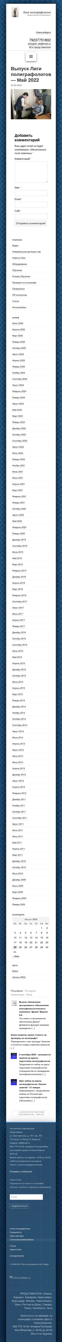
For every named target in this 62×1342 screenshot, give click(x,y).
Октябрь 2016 (19, 638)
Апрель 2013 (18, 768)
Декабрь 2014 (19, 706)
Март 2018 (17, 588)
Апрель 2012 (18, 786)
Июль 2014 (17, 737)
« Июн (15, 956)
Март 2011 (17, 854)
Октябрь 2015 (19, 675)
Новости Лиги (19, 257)
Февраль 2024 (19, 391)
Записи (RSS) (19, 977)
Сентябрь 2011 (19, 817)
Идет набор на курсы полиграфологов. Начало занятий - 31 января (32, 1084)
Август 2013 (18, 749)
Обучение (17, 270)
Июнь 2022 (17, 452)
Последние (30, 990)
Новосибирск (43, 32)
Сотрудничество (17, 1255)
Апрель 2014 (18, 743)
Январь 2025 (18, 366)
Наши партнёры (17, 1235)
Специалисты (16, 1232)
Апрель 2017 (18, 619)
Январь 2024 (18, 397)
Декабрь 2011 (19, 799)
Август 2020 (18, 514)
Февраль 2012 (19, 792)
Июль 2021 (17, 471)
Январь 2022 (18, 459)
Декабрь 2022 (19, 428)
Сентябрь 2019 (19, 545)
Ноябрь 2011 (18, 805)
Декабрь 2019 (19, 539)
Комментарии (17, 994)
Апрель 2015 (18, 687)
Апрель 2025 (18, 360)
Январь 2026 (18, 341)
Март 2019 (17, 564)
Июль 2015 (17, 681)
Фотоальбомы (19, 307)
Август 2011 (18, 823)
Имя (18, 187)
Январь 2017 (18, 626)
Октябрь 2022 (19, 434)
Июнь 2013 (17, 762)
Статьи (15, 300)
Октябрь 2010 (19, 867)
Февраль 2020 (19, 527)
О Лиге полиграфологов (20, 1228)
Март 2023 (17, 415)
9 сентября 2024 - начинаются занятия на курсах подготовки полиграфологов (35, 1058)
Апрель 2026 (18, 329)
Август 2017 (18, 607)
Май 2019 (17, 558)
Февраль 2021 (19, 496)
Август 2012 (18, 780)
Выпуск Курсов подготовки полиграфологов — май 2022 (31, 1113)
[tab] (17, 991)
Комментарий (23, 158)
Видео (15, 245)
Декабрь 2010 (19, 860)
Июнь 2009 (17, 885)
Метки (29, 994)
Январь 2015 (18, 700)
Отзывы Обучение (21, 276)
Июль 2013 (17, 755)
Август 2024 (18, 384)
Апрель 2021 (18, 483)
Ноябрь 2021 (18, 465)
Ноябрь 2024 (18, 372)
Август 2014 (18, 731)
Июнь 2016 (17, 650)
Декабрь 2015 (19, 669)
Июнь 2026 (17, 323)
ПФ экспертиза (19, 294)
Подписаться (19, 1206)
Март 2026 (17, 335)
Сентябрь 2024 (19, 378)
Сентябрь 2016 (19, 644)
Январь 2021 (18, 502)
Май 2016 (17, 656)
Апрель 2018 (18, 582)
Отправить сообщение (21, 1171)
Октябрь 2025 (19, 347)
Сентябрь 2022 (19, 440)
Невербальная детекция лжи (26, 251)
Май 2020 (17, 520)
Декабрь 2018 (19, 576)
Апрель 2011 (18, 848)
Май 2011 (17, 842)
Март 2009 (17, 891)
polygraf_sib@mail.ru (39, 43)
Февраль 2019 (19, 570)
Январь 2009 (18, 904)
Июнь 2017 (17, 613)
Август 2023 (18, 403)
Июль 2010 (17, 873)
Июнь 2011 (17, 836)
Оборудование (19, 263)
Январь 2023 (18, 422)
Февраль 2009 (19, 898)
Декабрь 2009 (19, 879)
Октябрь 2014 (19, 718)
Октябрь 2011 (19, 811)
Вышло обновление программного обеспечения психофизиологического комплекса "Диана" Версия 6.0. (34, 1008)
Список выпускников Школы (21, 1239)
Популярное (17, 990)
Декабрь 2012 (19, 774)
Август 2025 (18, 354)
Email (18, 199)
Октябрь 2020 (19, 508)
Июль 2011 (17, 830)
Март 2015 (17, 694)
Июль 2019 (17, 551)
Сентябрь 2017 (19, 601)
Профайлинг (18, 288)
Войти (15, 970)
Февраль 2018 (19, 595)
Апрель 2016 (18, 663)
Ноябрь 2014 (18, 712)
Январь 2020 (18, 533)
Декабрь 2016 (19, 632)
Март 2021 (17, 490)
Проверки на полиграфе (24, 282)
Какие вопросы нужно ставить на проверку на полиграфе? (28, 1036)
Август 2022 (18, 446)
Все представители (40, 47)
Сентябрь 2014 (19, 724)
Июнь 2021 (17, 477)
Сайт (17, 210)
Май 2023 (17, 409)
